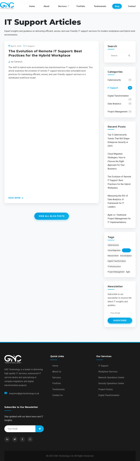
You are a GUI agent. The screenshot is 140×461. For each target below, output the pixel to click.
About (46, 6)
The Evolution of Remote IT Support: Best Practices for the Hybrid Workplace (119, 182)
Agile (128, 272)
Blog (117, 6)
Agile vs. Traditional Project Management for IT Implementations (119, 219)
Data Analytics (119, 103)
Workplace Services (107, 371)
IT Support (119, 88)
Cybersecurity (119, 80)
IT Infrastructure (114, 266)
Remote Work (113, 256)
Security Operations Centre (111, 383)
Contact (132, 6)
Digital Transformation (119, 96)
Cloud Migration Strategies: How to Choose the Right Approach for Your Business (116, 161)
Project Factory (105, 389)
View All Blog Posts (52, 216)
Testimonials (100, 6)
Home (32, 6)
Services (62, 6)
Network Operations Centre (111, 377)
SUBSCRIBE (120, 320)
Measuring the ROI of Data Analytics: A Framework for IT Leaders (118, 201)
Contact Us (57, 395)
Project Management (119, 111)
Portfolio (81, 6)
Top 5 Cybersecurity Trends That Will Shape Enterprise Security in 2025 (118, 140)
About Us (56, 371)
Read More (14, 198)
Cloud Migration (114, 250)
